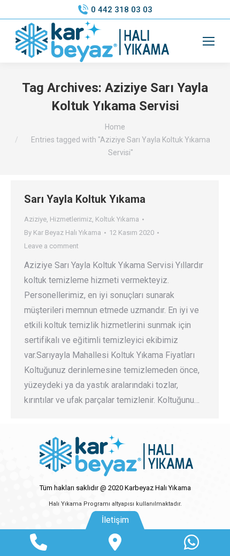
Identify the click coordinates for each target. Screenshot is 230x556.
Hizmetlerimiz (71, 219)
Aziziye (35, 219)
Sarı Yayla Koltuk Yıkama (84, 199)
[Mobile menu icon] (208, 41)
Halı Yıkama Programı (79, 503)
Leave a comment (51, 246)
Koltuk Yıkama (117, 219)
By (62, 233)
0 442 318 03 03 (121, 9)
